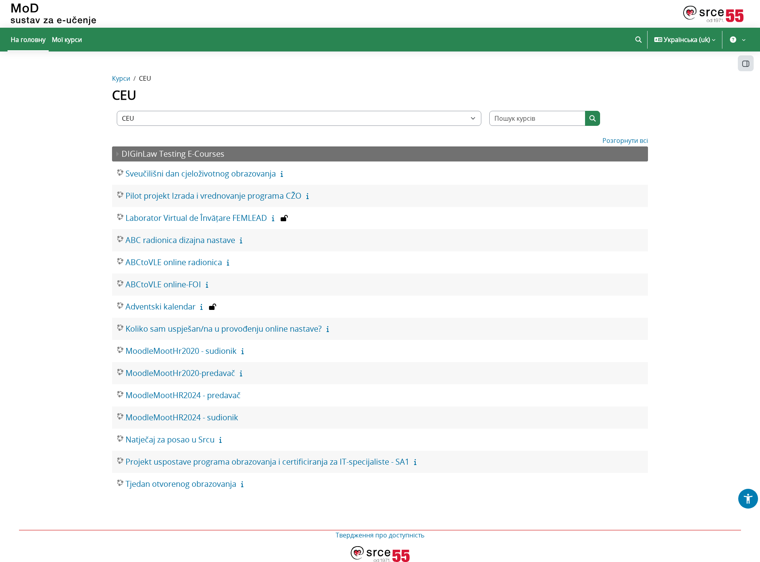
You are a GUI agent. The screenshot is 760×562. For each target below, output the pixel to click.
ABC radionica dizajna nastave (180, 240)
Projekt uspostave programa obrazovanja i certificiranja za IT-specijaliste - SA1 (267, 461)
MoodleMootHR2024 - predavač (183, 395)
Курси (121, 78)
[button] (638, 39)
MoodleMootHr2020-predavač (180, 373)
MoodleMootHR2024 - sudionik (181, 417)
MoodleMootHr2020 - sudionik (181, 351)
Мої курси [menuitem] (67, 39)
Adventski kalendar (160, 306)
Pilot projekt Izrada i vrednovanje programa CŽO (213, 195)
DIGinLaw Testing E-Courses (173, 153)
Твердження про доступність (380, 535)
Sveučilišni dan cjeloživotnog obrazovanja (200, 173)
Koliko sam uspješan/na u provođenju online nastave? (223, 328)
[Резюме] (283, 173)
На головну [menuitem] (28, 39)
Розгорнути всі (625, 140)
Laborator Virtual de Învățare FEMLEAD (196, 218)
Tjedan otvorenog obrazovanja (180, 483)
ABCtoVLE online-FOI (163, 284)
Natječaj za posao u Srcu (170, 439)
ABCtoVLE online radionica (173, 262)
